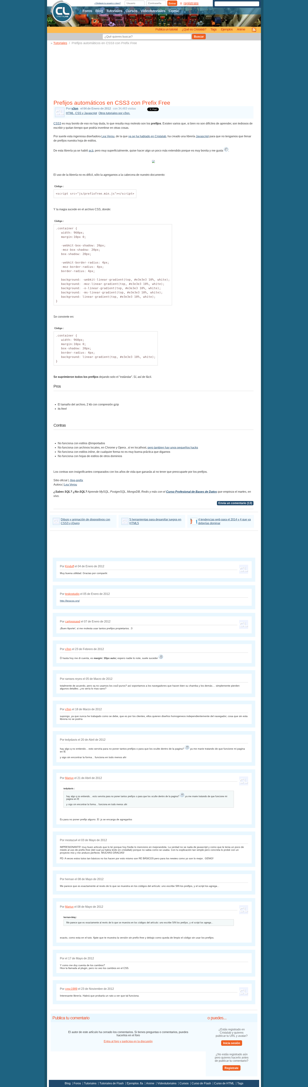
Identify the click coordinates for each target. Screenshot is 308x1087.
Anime (241, 29)
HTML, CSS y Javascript (81, 113)
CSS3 (57, 123)
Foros (87, 11)
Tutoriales (114, 11)
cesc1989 (71, 988)
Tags (214, 29)
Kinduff (69, 566)
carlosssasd (72, 621)
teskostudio (72, 593)
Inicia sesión (231, 1043)
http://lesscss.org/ (70, 600)
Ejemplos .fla (135, 1083)
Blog (99, 11)
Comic (174, 11)
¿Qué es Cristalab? (194, 29)
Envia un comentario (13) (235, 503)
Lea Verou (107, 136)
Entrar (172, 3)
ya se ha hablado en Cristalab (147, 136)
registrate (191, 3)
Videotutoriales (153, 11)
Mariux (69, 778)
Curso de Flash (201, 1083)
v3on (74, 108)
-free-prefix (76, 480)
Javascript (202, 136)
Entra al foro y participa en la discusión (128, 1041)
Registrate (231, 1068)
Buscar (199, 36)
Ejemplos (227, 29)
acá (91, 150)
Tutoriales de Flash (111, 1083)
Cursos (131, 11)
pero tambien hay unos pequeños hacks (173, 447)
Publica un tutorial (166, 29)
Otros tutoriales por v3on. (114, 113)
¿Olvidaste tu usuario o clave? (107, 3)
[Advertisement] (155, 72)
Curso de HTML (224, 1083)
